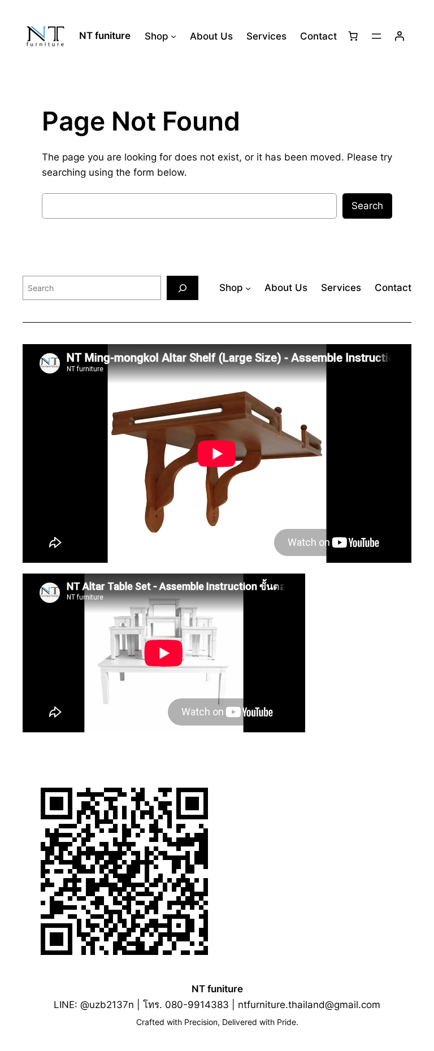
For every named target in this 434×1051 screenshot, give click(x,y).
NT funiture (105, 35)
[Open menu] (376, 36)
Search (367, 205)
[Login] (399, 36)
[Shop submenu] (173, 36)
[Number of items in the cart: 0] (353, 36)
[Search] (182, 288)
